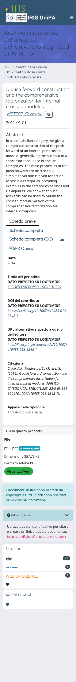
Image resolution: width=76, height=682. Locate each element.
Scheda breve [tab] (22, 221)
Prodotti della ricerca (30, 67)
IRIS (6, 67)
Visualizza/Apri (18, 471)
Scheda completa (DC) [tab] (31, 239)
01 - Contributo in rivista (26, 72)
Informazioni (20, 515)
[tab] (62, 239)
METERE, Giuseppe (24, 113)
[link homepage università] (31, 18)
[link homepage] (15, 8)
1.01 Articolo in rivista (24, 77)
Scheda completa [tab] (26, 230)
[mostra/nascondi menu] (71, 18)
